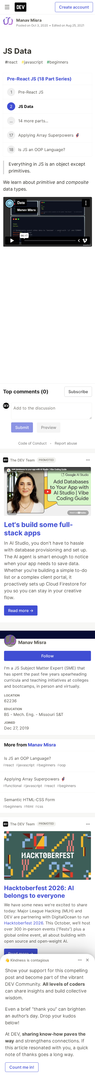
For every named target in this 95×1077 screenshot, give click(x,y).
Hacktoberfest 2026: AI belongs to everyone (39, 891)
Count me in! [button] (21, 1067)
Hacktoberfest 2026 (23, 922)
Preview (48, 427)
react (11, 62)
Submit (22, 427)
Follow (47, 655)
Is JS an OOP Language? (34, 761)
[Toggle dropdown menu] (88, 460)
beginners (57, 62)
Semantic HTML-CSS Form (29, 802)
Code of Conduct (32, 443)
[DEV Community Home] (20, 7)
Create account (74, 7)
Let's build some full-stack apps (38, 528)
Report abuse (66, 443)
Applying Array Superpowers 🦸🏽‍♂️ (39, 782)
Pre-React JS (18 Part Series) (39, 78)
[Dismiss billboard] (87, 960)
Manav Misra (29, 20)
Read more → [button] (20, 610)
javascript (32, 62)
